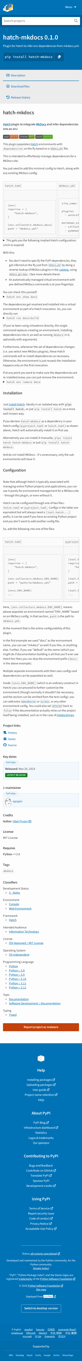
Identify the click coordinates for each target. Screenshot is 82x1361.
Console (14, 904)
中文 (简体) (56, 1333)
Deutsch (43, 1333)
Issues (12, 739)
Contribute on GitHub (39, 1170)
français (40, 1329)
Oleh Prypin (20, 821)
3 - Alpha (14, 892)
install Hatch (17, 404)
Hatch (7, 124)
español (28, 1329)
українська (17, 1333)
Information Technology (24, 931)
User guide (39, 1090)
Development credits (39, 1186)
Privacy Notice (39, 1223)
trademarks (25, 1279)
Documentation (19, 999)
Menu (68, 7)
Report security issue (41, 1213)
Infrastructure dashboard (39, 1127)
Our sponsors (41, 1143)
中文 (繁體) (71, 1333)
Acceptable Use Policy (39, 1228)
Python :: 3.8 (17, 970)
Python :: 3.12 (17, 987)
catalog (64, 269)
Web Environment (20, 908)
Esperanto (50, 1336)
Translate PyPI (39, 1175)
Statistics (41, 1132)
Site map (41, 1289)
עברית (38, 1336)
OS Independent (19, 954)
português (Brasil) (67, 1329)
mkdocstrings (65, 715)
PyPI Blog (39, 1122)
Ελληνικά (30, 1333)
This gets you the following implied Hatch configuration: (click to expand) (39, 242)
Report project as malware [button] (41, 1027)
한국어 (61, 1336)
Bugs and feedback (41, 1165)
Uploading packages (39, 1085)
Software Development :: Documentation (35, 1003)
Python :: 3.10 (17, 979)
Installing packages (39, 1080)
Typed (13, 1015)
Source (12, 745)
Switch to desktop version (41, 1308)
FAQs (41, 1100)
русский (27, 1336)
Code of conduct (39, 1218)
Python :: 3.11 (17, 983)
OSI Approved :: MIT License (26, 943)
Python (13, 966)
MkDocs (41, 124)
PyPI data (11, 762)
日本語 (51, 1329)
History (12, 733)
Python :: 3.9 (17, 974)
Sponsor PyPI (41, 1181)
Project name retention (39, 1095)
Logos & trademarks (41, 1138)
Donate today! (41, 1268)
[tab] (41, 75)
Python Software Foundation (56, 1279)
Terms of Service (39, 1208)
